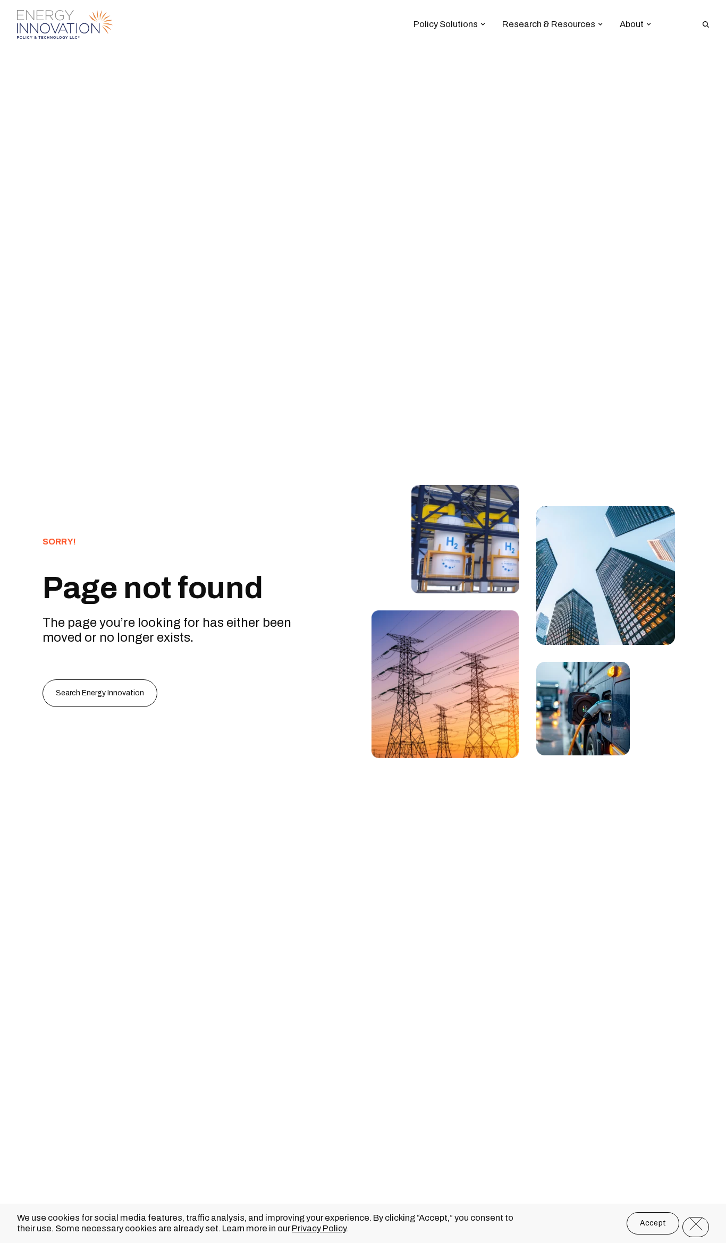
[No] (695, 1227)
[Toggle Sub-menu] (483, 24)
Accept (653, 1223)
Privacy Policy (319, 1228)
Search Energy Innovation (100, 693)
